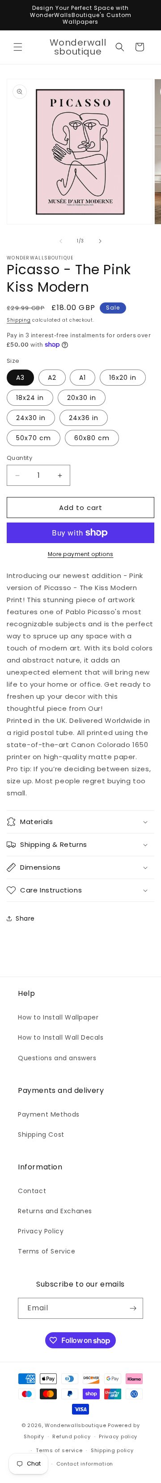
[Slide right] (100, 241)
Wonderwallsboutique (75, 1425)
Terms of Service (47, 1251)
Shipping (19, 320)
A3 (20, 377)
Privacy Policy (41, 1231)
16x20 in (122, 377)
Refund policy (71, 1436)
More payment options (81, 554)
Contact (32, 1190)
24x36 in (83, 417)
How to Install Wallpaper (58, 1017)
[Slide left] (61, 241)
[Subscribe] (133, 1308)
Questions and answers (57, 1058)
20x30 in (81, 397)
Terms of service (59, 1450)
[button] (18, 47)
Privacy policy (118, 1436)
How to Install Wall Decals (61, 1037)
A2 (52, 377)
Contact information (84, 1463)
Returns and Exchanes (55, 1211)
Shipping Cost (41, 1134)
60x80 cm (92, 437)
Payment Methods (49, 1114)
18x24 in (30, 397)
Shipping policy (112, 1450)
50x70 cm (33, 437)
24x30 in (31, 417)
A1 (82, 377)
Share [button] (25, 918)
